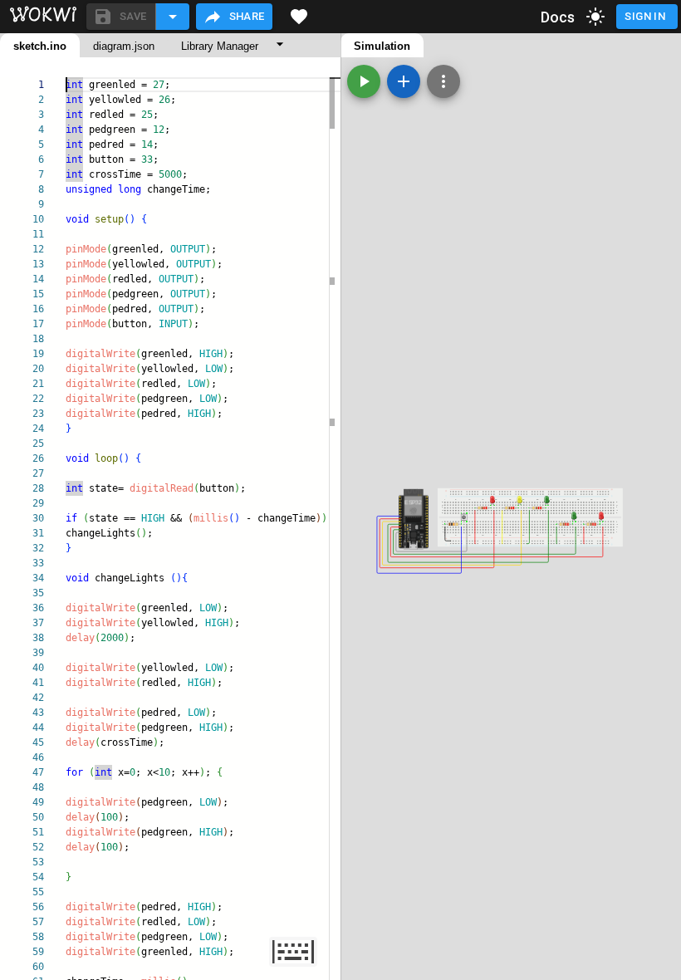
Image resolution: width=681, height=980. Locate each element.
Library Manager (219, 46)
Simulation (382, 46)
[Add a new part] (403, 81)
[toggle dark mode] (595, 16)
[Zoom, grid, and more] (443, 81)
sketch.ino (39, 46)
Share (247, 16)
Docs (558, 17)
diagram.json (123, 46)
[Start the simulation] (363, 81)
